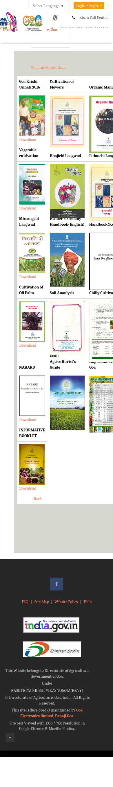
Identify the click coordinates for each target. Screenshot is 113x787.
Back (38, 498)
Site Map (41, 602)
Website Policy (66, 602)
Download (27, 139)
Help (88, 602)
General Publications (48, 67)
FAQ (25, 602)
